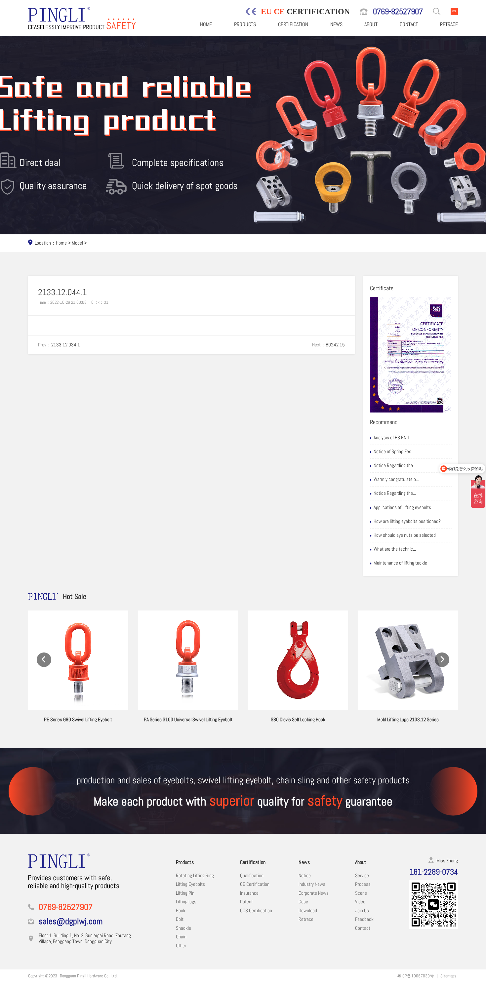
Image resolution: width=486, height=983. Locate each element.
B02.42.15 (335, 345)
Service (362, 876)
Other (181, 946)
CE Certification (254, 884)
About (371, 24)
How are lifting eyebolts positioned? (407, 521)
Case (303, 902)
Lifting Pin (185, 893)
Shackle (183, 928)
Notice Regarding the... (395, 465)
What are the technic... (395, 549)
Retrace (449, 24)
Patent (246, 902)
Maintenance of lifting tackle (400, 563)
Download (308, 911)
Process (363, 884)
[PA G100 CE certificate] (411, 355)
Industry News (312, 884)
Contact (409, 24)
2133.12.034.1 (65, 345)
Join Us (362, 911)
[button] (44, 659)
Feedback (364, 919)
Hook (180, 911)
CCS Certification (256, 911)
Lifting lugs (186, 902)
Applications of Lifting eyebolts (402, 507)
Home (206, 24)
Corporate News (314, 893)
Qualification (251, 876)
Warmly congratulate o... (396, 479)
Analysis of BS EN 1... (393, 438)
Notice (305, 876)
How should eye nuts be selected (405, 535)
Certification (293, 24)
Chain (181, 937)
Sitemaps (448, 976)
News (336, 24)
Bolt (179, 919)
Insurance (249, 893)
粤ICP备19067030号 (415, 976)
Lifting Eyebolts (190, 884)
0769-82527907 (398, 11)
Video (360, 902)
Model (77, 243)
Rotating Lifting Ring (195, 876)
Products (245, 24)
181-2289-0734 (434, 872)
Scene (361, 893)
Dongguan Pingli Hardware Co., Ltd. (89, 976)
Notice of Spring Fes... (394, 451)
